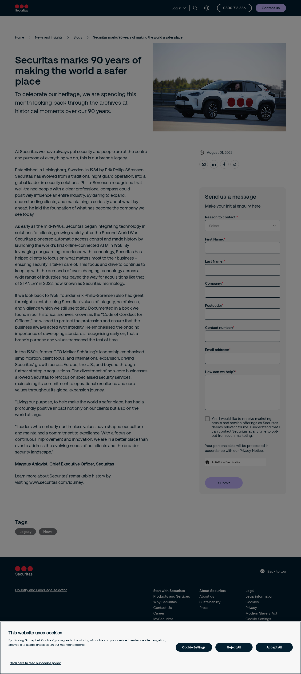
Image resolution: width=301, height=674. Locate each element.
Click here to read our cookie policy (35, 663)
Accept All (274, 647)
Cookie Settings (194, 647)
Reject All (234, 647)
